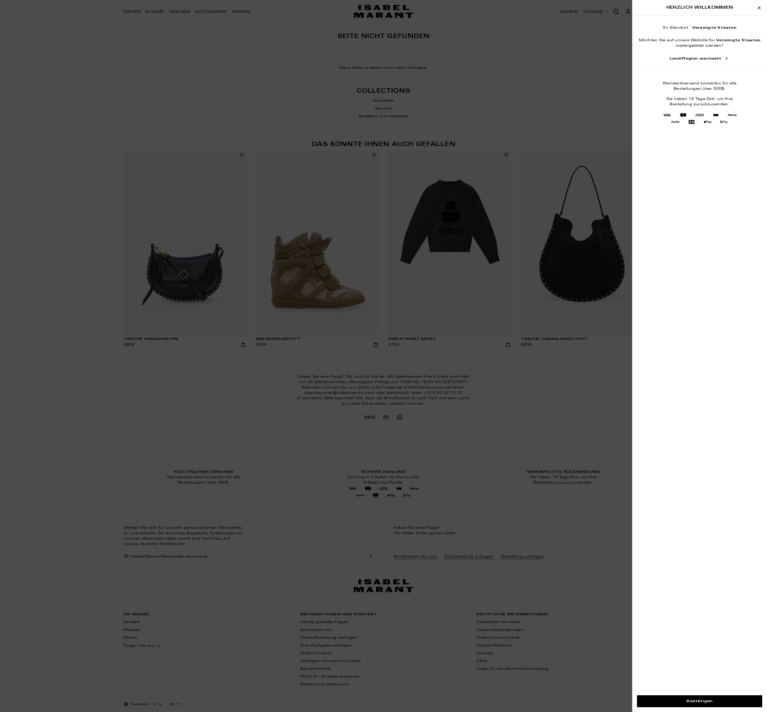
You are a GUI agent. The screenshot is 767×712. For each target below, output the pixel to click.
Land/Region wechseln (695, 58)
